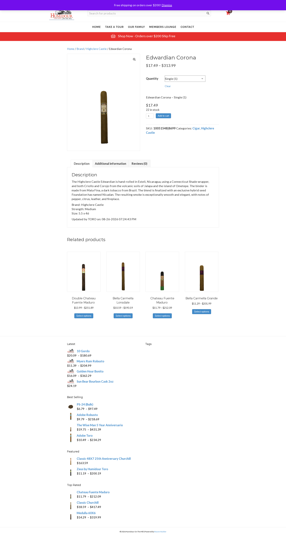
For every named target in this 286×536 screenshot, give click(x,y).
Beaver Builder (160, 531)
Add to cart (163, 116)
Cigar (196, 128)
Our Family (136, 27)
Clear (168, 86)
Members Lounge (162, 27)
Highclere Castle (96, 48)
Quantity (152, 78)
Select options (83, 316)
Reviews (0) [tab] (139, 163)
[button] (134, 59)
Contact (187, 27)
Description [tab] (82, 163)
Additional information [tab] (110, 163)
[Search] (208, 13)
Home (96, 27)
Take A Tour (114, 27)
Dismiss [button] (167, 5)
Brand (80, 48)
